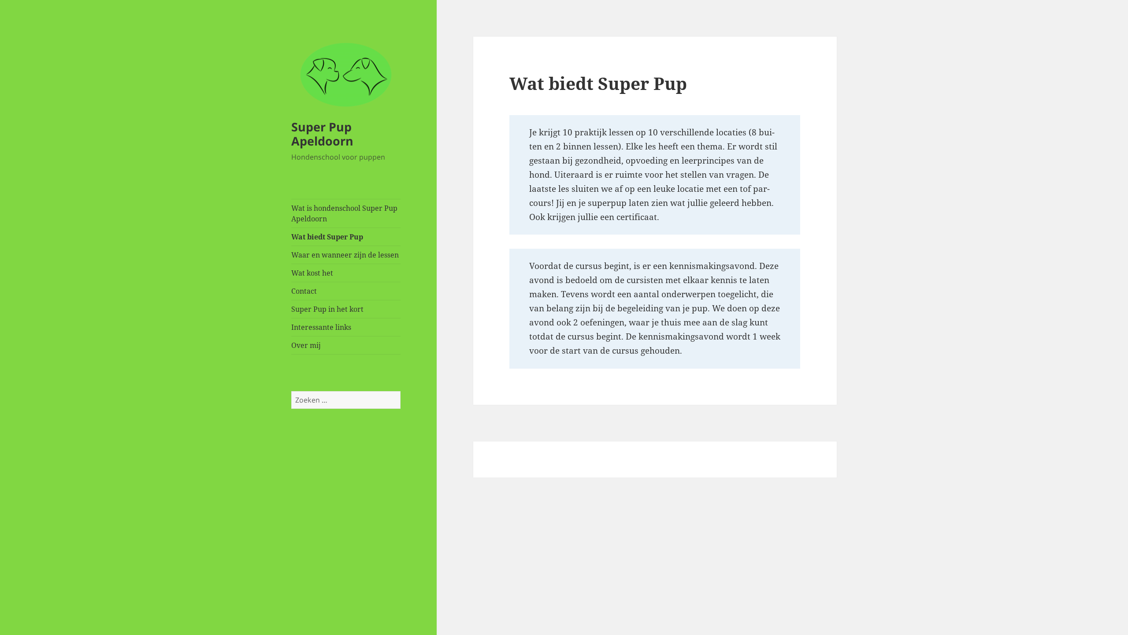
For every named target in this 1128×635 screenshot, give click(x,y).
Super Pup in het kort (327, 309)
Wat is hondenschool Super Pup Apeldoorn (344, 213)
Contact (304, 291)
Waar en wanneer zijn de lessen (345, 255)
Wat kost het (312, 273)
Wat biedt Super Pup (327, 237)
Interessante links (321, 327)
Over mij (306, 345)
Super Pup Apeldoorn (322, 134)
